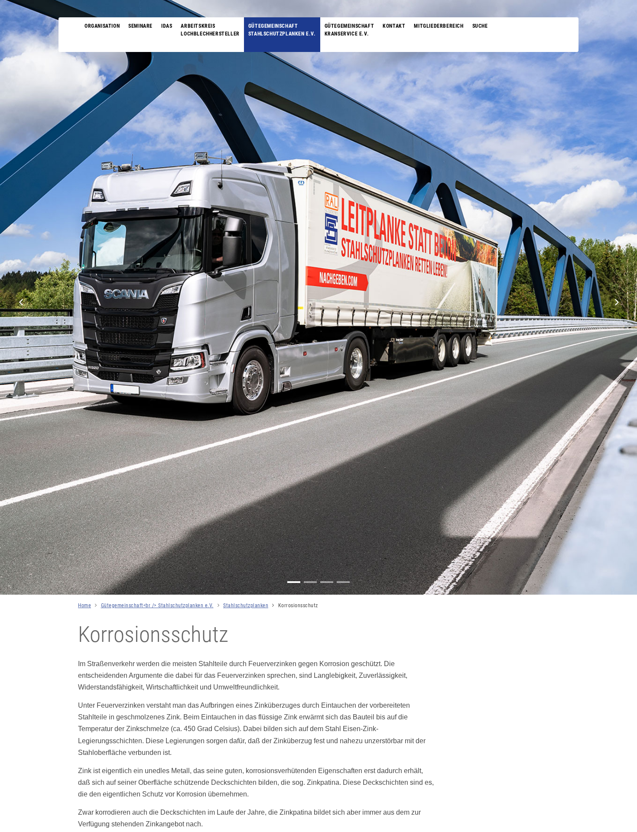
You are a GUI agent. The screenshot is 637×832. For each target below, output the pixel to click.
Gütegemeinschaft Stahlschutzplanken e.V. (282, 30)
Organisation (102, 26)
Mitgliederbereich (438, 26)
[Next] (616, 302)
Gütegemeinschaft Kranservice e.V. (349, 30)
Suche (480, 26)
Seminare (140, 26)
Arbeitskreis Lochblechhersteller (210, 30)
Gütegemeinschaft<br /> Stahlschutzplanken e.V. (157, 605)
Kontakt (394, 26)
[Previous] (21, 302)
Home (84, 605)
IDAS (166, 26)
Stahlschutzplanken (245, 605)
